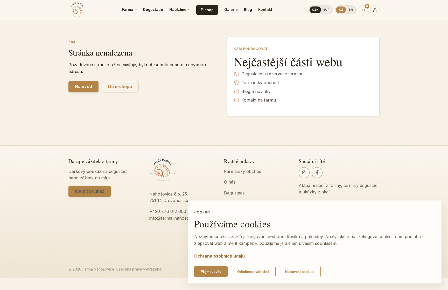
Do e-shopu (120, 86)
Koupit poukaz (89, 191)
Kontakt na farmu (258, 100)
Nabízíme (177, 9)
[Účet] (375, 10)
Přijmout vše (211, 272)
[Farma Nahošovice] (77, 10)
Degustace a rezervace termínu (272, 73)
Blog (248, 9)
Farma (127, 9)
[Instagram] (304, 172)
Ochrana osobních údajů (219, 256)
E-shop (207, 10)
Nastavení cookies (299, 272)
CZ (341, 9)
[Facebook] (317, 172)
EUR (326, 9)
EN (351, 9)
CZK (315, 9)
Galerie (231, 9)
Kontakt (265, 9)
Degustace (153, 9)
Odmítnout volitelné (253, 272)
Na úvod (83, 86)
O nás (229, 182)
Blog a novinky (256, 91)
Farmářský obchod (260, 82)
